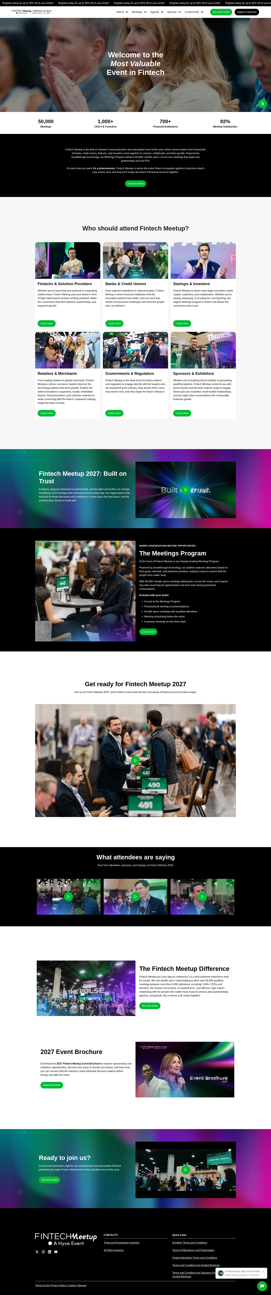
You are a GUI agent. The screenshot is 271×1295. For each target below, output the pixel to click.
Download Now (51, 1085)
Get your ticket (135, 183)
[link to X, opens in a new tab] (37, 1252)
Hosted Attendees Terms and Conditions (194, 1257)
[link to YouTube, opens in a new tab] (56, 1252)
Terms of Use (42, 1285)
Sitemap (81, 1285)
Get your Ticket (221, 12)
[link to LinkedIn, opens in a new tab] (49, 1252)
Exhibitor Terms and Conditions (189, 1242)
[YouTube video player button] (185, 489)
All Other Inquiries (114, 1250)
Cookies (71, 1285)
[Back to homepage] (67, 1239)
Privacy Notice (58, 1285)
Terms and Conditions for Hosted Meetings (196, 1265)
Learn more (46, 323)
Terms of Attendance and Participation (193, 1250)
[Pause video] (262, 103)
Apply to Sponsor (246, 12)
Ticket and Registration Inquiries (121, 1242)
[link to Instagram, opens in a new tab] (43, 1252)
